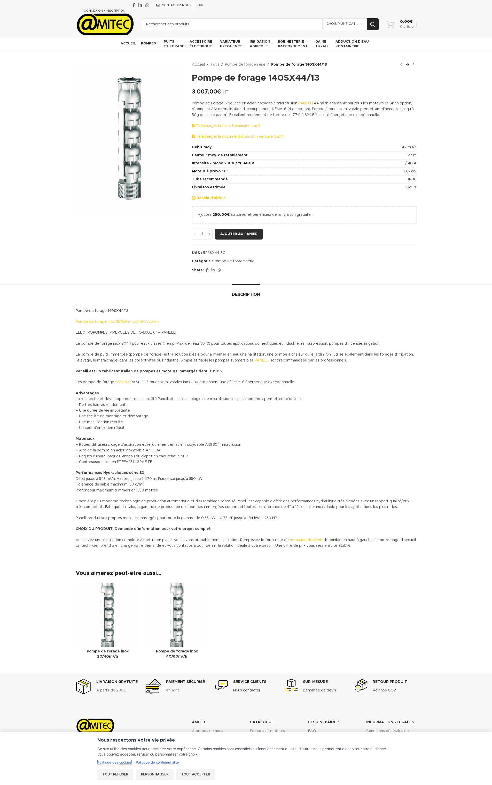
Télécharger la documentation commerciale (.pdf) (239, 136)
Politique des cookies (114, 762)
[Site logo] (105, 24)
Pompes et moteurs (267, 731)
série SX (122, 382)
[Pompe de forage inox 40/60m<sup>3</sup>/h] (177, 615)
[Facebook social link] (134, 5)
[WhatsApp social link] (147, 5)
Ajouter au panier (238, 234)
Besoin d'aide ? (210, 198)
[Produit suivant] (413, 64)
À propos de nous (207, 731)
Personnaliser (154, 774)
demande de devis (306, 540)
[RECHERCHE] (373, 24)
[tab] (246, 292)
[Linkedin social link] (140, 5)
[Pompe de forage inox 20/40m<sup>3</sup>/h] (108, 615)
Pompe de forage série (245, 64)
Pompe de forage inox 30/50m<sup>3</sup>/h (117, 322)
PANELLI (305, 103)
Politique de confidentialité (157, 762)
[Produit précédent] (401, 64)
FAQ (312, 731)
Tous (214, 64)
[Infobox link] (107, 686)
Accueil (198, 64)
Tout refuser (115, 774)
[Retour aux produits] (407, 64)
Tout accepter (195, 774)
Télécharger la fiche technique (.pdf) (227, 126)
